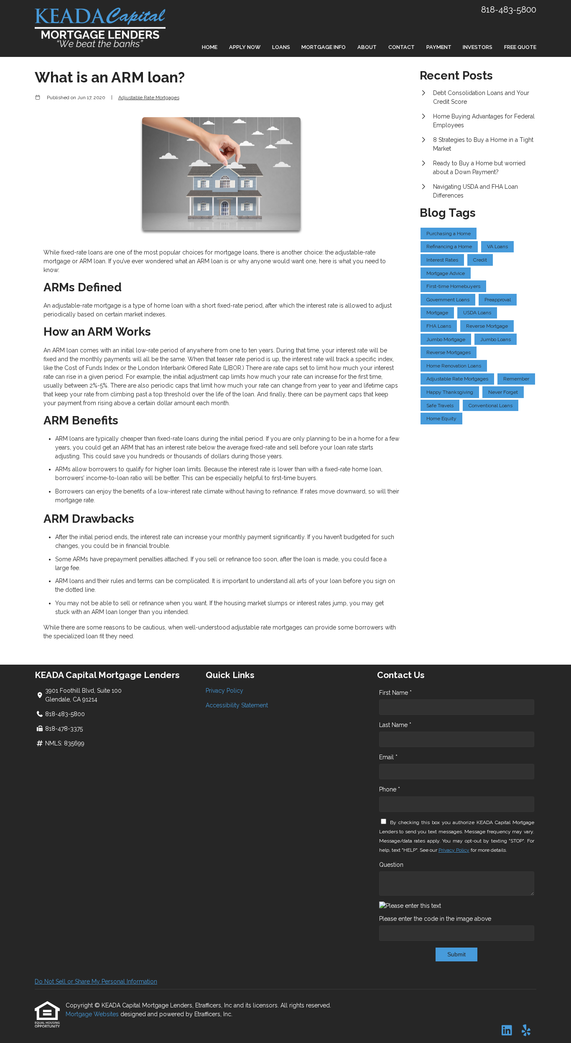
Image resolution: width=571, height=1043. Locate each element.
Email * (388, 757)
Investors (477, 47)
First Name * (395, 692)
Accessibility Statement (237, 705)
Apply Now (244, 47)
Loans (281, 47)
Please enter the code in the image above (435, 918)
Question (391, 864)
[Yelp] (526, 1031)
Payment (438, 47)
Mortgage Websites (93, 1014)
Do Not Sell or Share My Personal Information (96, 981)
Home (209, 47)
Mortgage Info (323, 47)
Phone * (389, 789)
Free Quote (520, 47)
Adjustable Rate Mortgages (148, 97)
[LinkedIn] (507, 1031)
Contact (401, 47)
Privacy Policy (224, 690)
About (367, 47)
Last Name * (395, 725)
